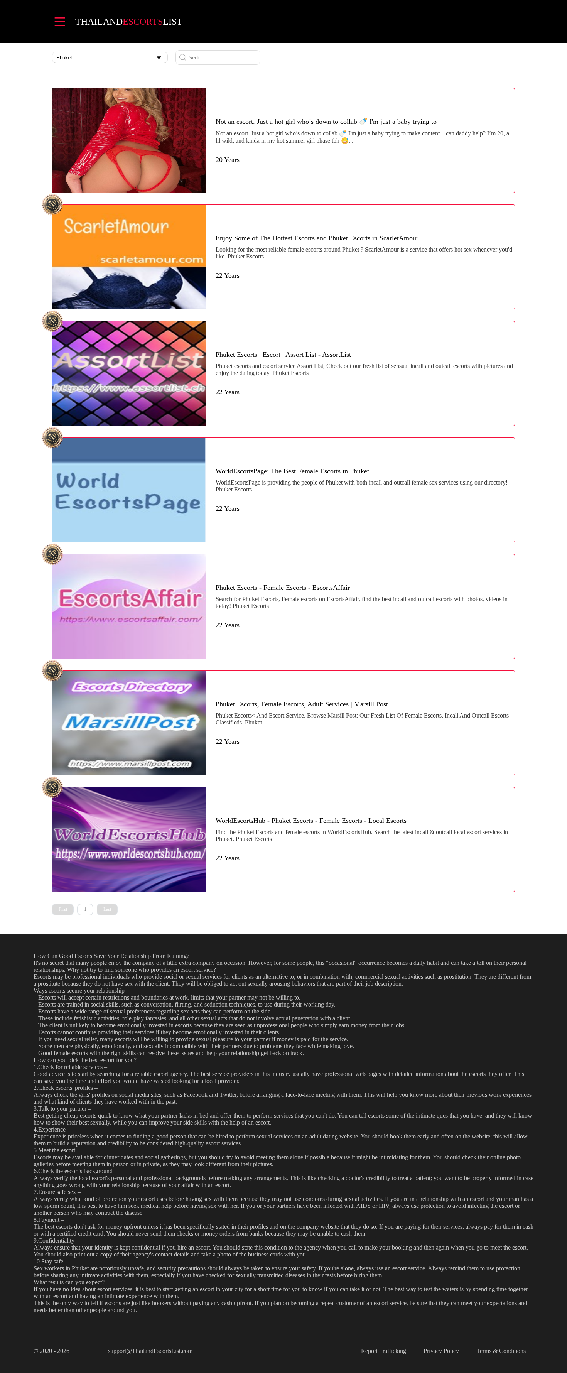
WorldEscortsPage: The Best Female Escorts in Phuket (292, 471)
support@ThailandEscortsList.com (150, 1351)
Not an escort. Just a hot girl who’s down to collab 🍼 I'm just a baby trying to (326, 121)
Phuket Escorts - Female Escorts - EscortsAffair (283, 587)
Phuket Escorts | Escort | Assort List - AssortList (283, 354)
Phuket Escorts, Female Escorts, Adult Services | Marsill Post (302, 704)
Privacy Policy (441, 1351)
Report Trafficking (383, 1351)
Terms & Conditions (501, 1351)
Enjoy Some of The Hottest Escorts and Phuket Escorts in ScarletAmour (317, 238)
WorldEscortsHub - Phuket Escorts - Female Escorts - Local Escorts (311, 820)
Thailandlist (128, 22)
